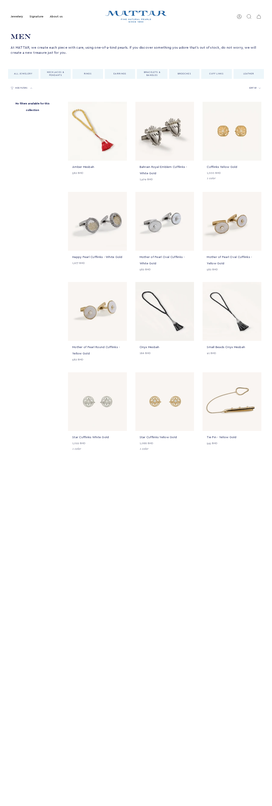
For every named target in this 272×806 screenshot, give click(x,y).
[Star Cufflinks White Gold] (97, 401)
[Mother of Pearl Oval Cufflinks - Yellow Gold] (232, 221)
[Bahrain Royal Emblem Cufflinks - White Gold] (164, 131)
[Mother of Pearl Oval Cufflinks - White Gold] (164, 221)
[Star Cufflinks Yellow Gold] (164, 401)
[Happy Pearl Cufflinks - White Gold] (97, 221)
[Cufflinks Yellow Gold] (232, 131)
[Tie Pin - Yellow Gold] (232, 401)
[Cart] (259, 16)
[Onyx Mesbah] (164, 311)
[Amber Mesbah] (97, 131)
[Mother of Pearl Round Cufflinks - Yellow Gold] (97, 311)
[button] (16, 17)
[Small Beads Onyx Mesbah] (232, 311)
